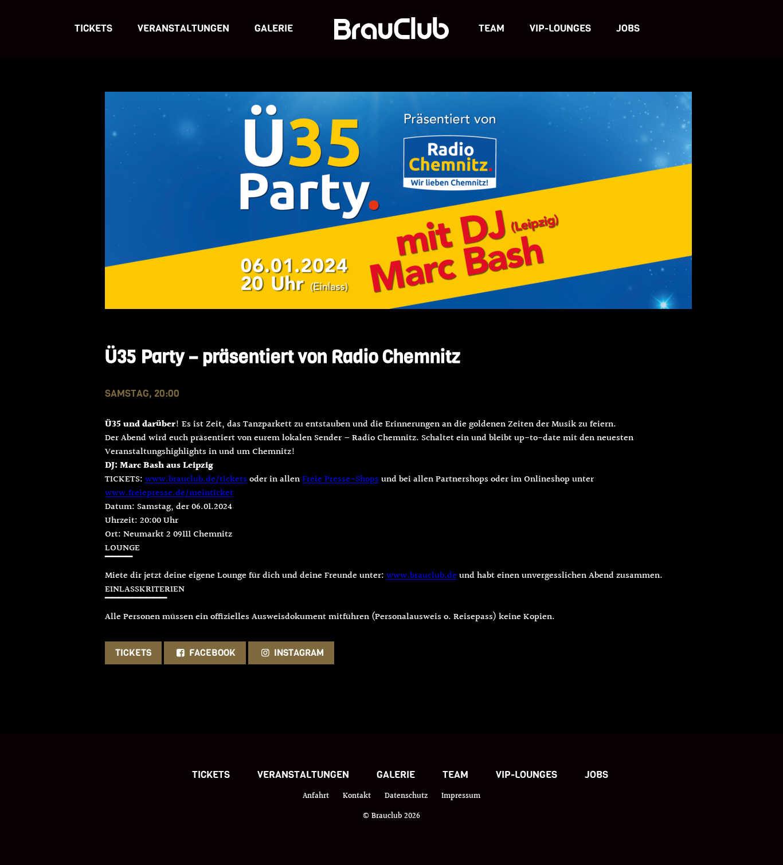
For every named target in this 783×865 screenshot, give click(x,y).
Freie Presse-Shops (340, 479)
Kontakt (357, 796)
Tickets (93, 28)
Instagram (298, 653)
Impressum (460, 796)
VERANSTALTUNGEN (183, 28)
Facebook (211, 653)
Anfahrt (316, 796)
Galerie (274, 28)
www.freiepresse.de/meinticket (169, 493)
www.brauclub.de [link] (421, 576)
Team (491, 28)
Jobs (628, 28)
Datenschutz (406, 796)
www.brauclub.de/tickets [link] (196, 479)
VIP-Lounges (560, 28)
